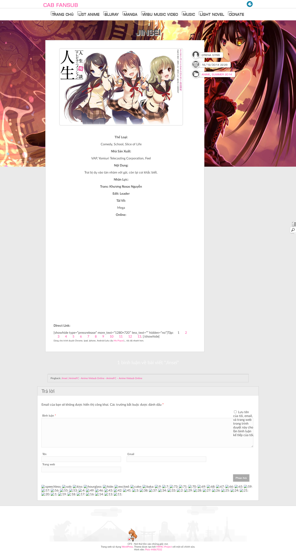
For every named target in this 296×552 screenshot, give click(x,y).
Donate (236, 14)
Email (130, 454)
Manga (130, 14)
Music (189, 14)
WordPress (127, 547)
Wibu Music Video (160, 14)
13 (139, 336)
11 (121, 336)
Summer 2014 (222, 74)
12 (130, 336)
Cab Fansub (60, 5)
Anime (206, 74)
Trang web (48, 464)
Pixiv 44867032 (153, 549)
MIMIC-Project (164, 547)
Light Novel (212, 14)
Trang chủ (62, 14)
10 (111, 336)
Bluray (112, 14)
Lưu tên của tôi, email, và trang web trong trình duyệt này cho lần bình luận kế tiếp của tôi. (243, 424)
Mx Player (119, 341)
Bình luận (49, 415)
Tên (44, 454)
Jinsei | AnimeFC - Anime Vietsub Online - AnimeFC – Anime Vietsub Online (101, 378)
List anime (89, 14)
